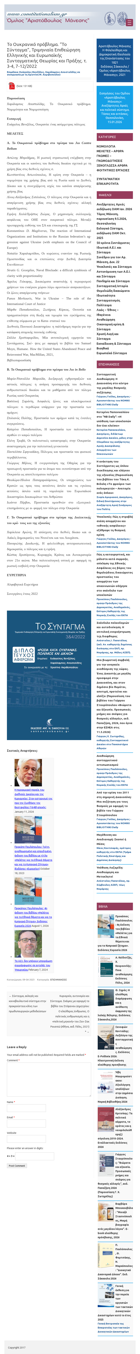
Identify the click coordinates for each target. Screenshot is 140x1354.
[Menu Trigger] (129, 22)
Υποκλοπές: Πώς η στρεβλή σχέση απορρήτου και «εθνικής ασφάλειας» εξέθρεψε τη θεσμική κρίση (115, 525)
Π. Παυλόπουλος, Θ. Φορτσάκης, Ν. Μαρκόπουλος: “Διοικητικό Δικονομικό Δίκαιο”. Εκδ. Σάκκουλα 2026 (115, 1262)
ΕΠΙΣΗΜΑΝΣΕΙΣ (58, 979)
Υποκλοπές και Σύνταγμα (114, 266)
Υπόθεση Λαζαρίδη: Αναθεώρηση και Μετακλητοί (110, 872)
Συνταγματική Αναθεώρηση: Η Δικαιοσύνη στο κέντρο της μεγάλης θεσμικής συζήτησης (112, 383)
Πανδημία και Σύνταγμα (113, 281)
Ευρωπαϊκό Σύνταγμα (112, 353)
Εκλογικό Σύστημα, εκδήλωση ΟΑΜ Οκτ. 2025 (111, 233)
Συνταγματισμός (108, 300)
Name (11, 1102)
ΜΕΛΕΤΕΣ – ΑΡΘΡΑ (110, 151)
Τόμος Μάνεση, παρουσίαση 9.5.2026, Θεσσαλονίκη (112, 218)
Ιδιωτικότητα (106, 295)
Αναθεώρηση (106, 319)
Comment (13, 1060)
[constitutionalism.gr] (70, 28)
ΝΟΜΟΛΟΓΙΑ (106, 146)
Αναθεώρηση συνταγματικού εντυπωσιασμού (107, 760)
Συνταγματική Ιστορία (112, 286)
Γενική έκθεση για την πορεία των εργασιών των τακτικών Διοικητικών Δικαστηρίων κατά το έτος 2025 (115, 1303)
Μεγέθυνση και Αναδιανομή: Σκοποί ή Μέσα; (111, 839)
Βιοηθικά (103, 348)
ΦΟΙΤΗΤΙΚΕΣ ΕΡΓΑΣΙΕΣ (113, 170)
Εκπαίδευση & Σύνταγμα (114, 343)
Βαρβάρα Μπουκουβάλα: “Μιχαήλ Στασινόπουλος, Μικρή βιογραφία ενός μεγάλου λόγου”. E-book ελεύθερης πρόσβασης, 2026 (115, 1220)
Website (11, 1132)
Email (11, 1117)
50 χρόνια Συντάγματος (113, 242)
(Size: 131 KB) (24, 86)
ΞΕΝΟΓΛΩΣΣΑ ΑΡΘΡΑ (112, 165)
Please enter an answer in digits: (25, 1148)
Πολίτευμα (104, 305)
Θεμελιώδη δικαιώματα (113, 290)
